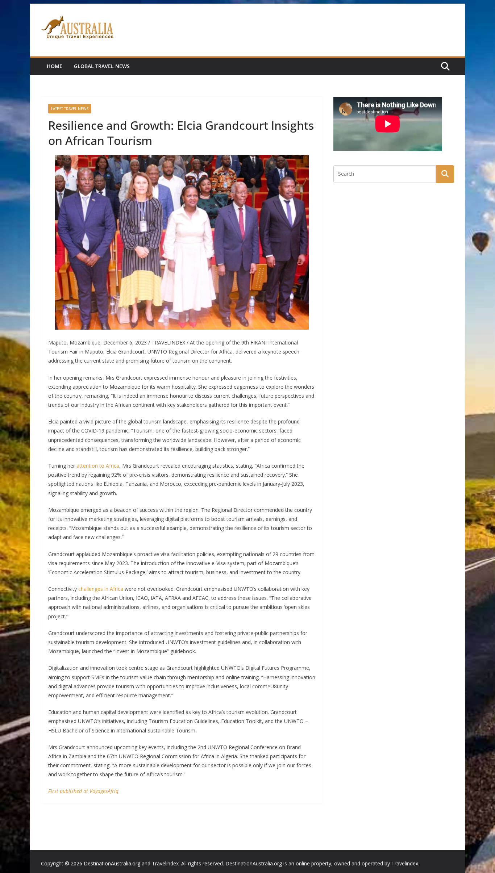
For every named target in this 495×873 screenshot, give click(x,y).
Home (54, 66)
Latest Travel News (69, 108)
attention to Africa (97, 465)
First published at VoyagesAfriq (83, 791)
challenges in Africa (100, 588)
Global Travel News (102, 66)
